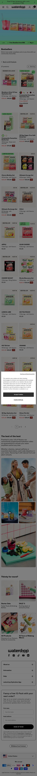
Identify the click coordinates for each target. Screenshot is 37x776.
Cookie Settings (18, 400)
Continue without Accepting (27, 374)
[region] (18, 387)
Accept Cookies (18, 394)
